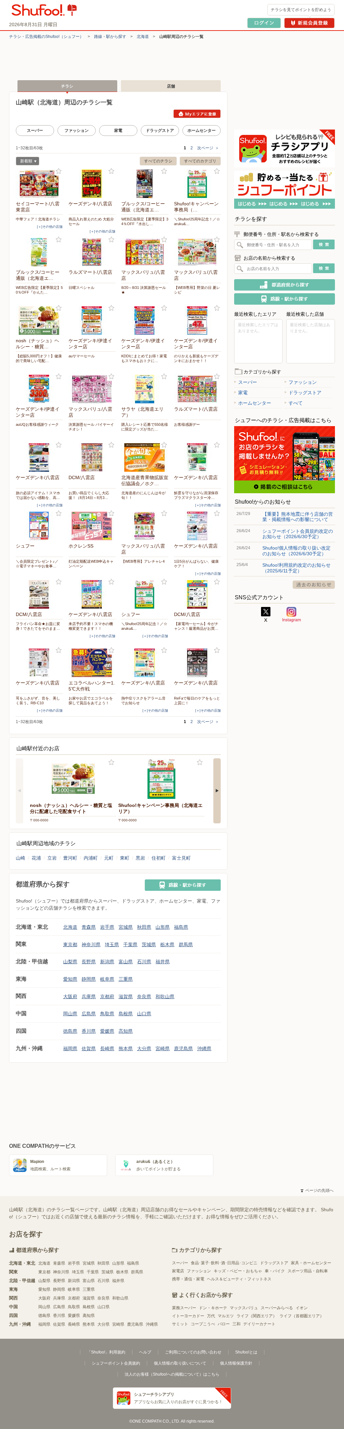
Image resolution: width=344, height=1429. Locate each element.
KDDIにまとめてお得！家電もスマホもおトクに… (144, 358)
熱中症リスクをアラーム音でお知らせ (143, 700)
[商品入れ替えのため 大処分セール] (92, 183)
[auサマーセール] (92, 320)
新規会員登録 (309, 23)
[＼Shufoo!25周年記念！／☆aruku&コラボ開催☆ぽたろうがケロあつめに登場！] (197, 183)
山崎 (20, 858)
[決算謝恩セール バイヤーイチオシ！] (92, 389)
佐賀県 (89, 1048)
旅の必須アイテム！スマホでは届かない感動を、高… (38, 495)
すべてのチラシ (158, 161)
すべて (296, 403)
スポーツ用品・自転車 (308, 1271)
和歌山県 (165, 996)
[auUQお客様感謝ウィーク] (39, 389)
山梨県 (70, 961)
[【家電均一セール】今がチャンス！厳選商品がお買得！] (197, 594)
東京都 (70, 944)
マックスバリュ (244, 1308)
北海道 (143, 36)
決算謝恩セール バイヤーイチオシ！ (91, 426)
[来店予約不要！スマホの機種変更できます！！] (92, 594)
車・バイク (275, 1271)
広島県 (89, 1013)
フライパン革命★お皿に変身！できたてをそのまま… (38, 626)
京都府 (107, 996)
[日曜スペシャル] (92, 252)
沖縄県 (204, 1048)
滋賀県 (126, 996)
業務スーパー (184, 1308)
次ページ (208, 148)
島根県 (126, 1013)
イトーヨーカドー (188, 1316)
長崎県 (107, 1048)
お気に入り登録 (58, 171)
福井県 (163, 961)
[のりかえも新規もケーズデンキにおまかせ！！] (197, 320)
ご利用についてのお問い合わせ (193, 1352)
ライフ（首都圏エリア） (302, 1316)
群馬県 (186, 944)
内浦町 (91, 858)
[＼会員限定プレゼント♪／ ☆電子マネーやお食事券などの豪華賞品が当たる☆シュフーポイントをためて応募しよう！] (39, 526)
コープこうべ (203, 1324)
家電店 (178, 1271)
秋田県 (144, 927)
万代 (211, 1316)
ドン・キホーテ (213, 1308)
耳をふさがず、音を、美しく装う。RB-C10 (38, 700)
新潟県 (107, 961)
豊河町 (70, 858)
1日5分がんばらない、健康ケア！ (196, 563)
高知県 (126, 1031)
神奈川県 (91, 944)
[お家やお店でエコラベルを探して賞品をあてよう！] (92, 663)
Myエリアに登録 (197, 113)
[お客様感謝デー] (197, 389)
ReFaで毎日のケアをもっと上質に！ (197, 700)
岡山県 (70, 1013)
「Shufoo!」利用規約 (106, 1352)
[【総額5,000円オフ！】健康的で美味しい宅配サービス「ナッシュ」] (39, 320)
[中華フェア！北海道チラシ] (39, 183)
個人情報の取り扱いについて (180, 1363)
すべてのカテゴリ (200, 161)
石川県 (144, 961)
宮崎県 (163, 1048)
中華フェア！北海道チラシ (38, 219)
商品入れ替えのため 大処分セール (91, 221)
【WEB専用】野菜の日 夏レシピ (197, 290)
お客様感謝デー (187, 424)
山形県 (163, 927)
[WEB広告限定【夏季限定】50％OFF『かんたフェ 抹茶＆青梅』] (39, 252)
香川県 (89, 1031)
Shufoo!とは (246, 1352)
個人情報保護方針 (236, 1363)
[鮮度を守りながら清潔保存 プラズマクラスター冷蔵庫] (197, 457)
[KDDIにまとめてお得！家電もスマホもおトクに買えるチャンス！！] (144, 320)
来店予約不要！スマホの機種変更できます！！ (91, 626)
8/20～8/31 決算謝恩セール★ (143, 290)
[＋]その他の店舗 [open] (49, 226)
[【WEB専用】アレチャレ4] (144, 526)
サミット (180, 1324)
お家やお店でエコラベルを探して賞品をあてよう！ (91, 700)
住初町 (159, 858)
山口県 (144, 1013)
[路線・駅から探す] (183, 885)
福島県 (181, 927)
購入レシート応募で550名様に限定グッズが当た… (144, 426)
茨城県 (149, 944)
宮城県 (126, 927)
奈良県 (144, 996)
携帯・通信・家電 (188, 1279)
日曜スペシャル (81, 288)
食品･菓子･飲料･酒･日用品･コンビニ (224, 1263)
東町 (124, 858)
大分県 (144, 1048)
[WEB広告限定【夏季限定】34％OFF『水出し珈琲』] (144, 183)
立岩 (52, 858)
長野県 (89, 961)
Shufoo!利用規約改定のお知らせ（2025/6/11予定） (296, 567)
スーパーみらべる (277, 1308)
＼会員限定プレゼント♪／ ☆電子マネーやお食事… (37, 563)
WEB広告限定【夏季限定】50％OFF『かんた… (39, 290)
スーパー (35, 130)
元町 (109, 858)
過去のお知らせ (314, 584)
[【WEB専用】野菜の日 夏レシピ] (197, 252)
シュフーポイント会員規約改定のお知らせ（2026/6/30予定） (297, 533)
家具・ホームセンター (311, 1263)
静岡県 (89, 979)
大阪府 (70, 996)
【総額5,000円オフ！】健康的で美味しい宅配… (39, 358)
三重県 (126, 979)
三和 (236, 1324)
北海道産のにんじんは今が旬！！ (143, 495)
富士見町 (181, 858)
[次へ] (217, 790)
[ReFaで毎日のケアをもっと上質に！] (197, 663)
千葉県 (130, 944)
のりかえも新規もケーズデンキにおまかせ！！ (196, 358)
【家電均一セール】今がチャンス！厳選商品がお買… (196, 626)
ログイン (264, 23)
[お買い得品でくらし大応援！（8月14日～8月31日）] (92, 457)
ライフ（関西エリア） (256, 1316)
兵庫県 (89, 996)
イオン (302, 1308)
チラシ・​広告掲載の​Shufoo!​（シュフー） (46, 36)
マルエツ (226, 1316)
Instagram (291, 614)
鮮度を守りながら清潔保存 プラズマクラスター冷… (197, 495)
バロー (224, 1324)
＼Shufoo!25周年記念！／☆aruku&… (197, 221)
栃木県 (167, 944)
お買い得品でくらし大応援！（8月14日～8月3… (89, 495)
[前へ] (19, 790)
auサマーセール (82, 356)
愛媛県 (107, 1031)
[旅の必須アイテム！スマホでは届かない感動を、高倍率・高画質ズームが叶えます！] (39, 457)
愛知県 (70, 979)
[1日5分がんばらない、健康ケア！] (197, 526)
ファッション (76, 130)
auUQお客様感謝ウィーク (37, 424)
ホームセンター (201, 130)
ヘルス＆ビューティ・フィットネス (239, 1279)
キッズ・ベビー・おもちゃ (238, 1271)
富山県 (126, 961)
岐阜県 (107, 979)
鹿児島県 (183, 1048)
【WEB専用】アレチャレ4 (143, 561)
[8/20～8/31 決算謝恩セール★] (144, 252)
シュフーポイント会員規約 (116, 1363)
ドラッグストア (160, 130)
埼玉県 (112, 944)
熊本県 (126, 1048)
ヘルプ (145, 1352)
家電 (118, 130)
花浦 (36, 858)
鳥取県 (107, 1013)
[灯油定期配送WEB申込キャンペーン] (92, 526)
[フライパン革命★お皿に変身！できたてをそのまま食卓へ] (39, 594)
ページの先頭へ (317, 1190)
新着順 (24, 162)
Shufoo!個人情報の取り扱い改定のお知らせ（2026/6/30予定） (296, 550)
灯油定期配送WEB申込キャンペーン (91, 563)
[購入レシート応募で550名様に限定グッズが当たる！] (144, 389)
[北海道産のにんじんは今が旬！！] (144, 457)
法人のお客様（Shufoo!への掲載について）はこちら (172, 1374)
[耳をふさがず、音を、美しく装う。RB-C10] (39, 663)
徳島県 (70, 1031)
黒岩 (140, 858)
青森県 (89, 927)
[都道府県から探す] (284, 285)
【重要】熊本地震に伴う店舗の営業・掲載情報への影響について (297, 516)
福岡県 (70, 1048)
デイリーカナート (259, 1324)
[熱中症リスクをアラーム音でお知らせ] (144, 663)
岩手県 (107, 927)
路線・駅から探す (110, 36)
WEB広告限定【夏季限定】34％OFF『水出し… (144, 221)
